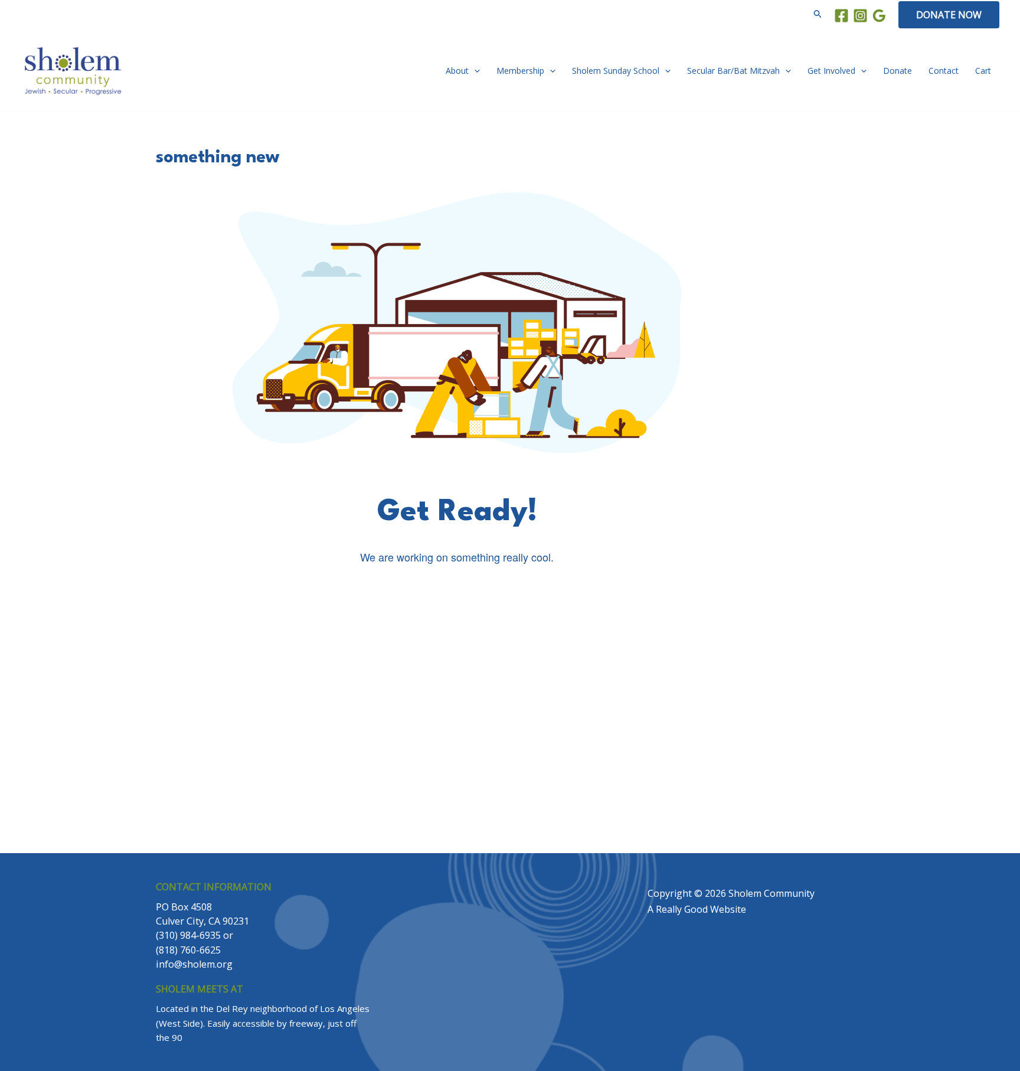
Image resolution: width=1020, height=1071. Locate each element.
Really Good (682, 909)
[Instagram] (860, 15)
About (457, 70)
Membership (520, 70)
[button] (818, 15)
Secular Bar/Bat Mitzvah (733, 70)
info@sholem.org (490, 598)
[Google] (879, 15)
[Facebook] (841, 15)
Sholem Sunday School (615, 70)
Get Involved (831, 70)
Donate (897, 70)
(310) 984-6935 (431, 772)
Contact (944, 70)
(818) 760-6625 (519, 772)
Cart (983, 70)
